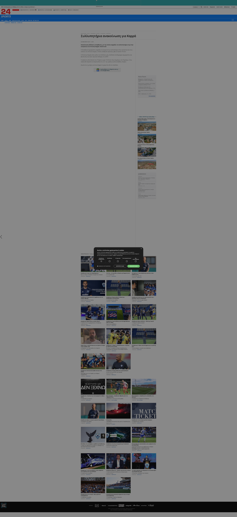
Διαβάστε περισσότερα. (118, 255)
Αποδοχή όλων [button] (133, 266)
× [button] (141, 248)
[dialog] (118, 258)
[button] (103, 266)
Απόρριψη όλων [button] (120, 266)
